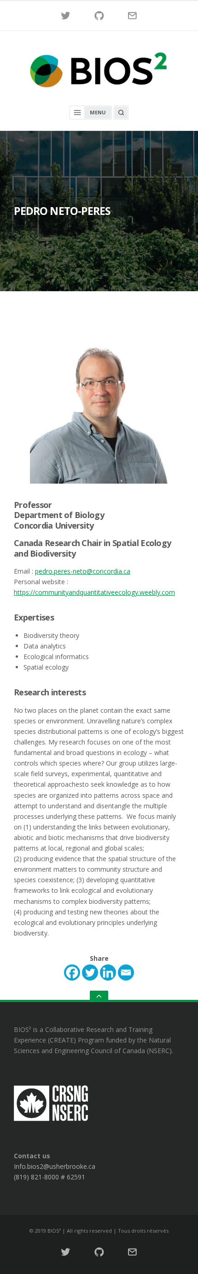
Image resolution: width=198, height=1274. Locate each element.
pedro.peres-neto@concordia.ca (82, 571)
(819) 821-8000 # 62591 (49, 1177)
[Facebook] (72, 972)
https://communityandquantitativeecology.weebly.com (94, 592)
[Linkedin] (108, 972)
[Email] (126, 972)
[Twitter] (90, 972)
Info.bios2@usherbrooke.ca (54, 1166)
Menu (98, 112)
